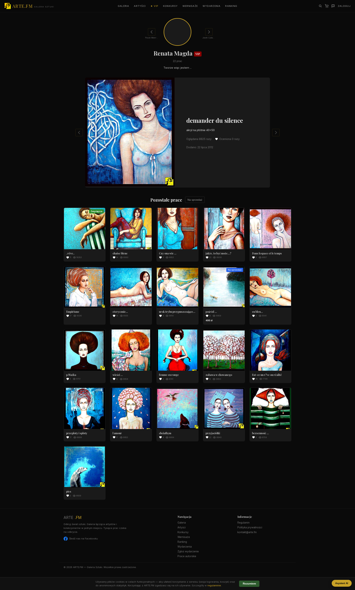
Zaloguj (344, 6)
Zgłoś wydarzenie (188, 551)
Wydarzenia (212, 6)
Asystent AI (341, 583)
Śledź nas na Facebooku (83, 538)
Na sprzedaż (194, 199)
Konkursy (170, 6)
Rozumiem (249, 583)
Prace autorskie (187, 556)
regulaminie (214, 585)
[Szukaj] (320, 6)
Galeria (123, 6)
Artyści (140, 6)
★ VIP (154, 6)
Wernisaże (190, 6)
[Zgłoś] (333, 6)
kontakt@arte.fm (247, 532)
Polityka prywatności (249, 527)
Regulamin (243, 522)
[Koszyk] (326, 6)
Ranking (231, 6)
